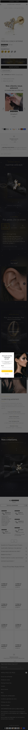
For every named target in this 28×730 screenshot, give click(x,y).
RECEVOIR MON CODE (7, 371)
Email (2, 365)
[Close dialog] (27, 353)
